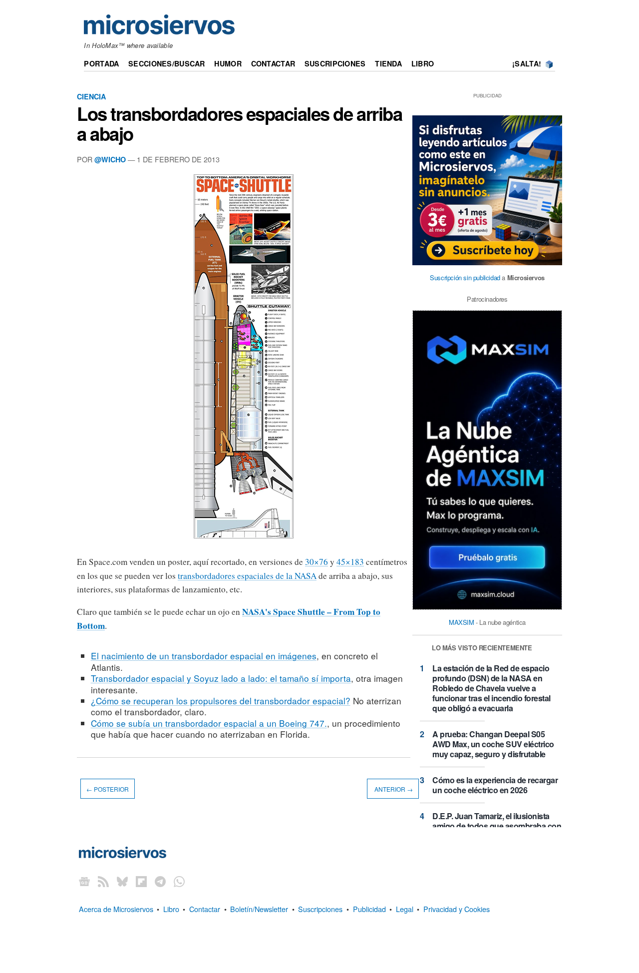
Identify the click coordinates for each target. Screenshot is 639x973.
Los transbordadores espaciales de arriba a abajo (239, 123)
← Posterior (107, 789)
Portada (101, 63)
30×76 (316, 561)
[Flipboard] (141, 881)
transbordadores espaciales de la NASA (247, 575)
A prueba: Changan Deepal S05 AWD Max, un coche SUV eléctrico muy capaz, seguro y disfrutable (493, 744)
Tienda (388, 63)
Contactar (273, 63)
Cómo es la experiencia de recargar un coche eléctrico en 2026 (495, 785)
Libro (422, 63)
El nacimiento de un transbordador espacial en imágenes (204, 655)
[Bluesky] (122, 881)
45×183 (350, 561)
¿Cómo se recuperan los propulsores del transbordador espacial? (220, 700)
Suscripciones (335, 63)
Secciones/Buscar (166, 63)
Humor (227, 63)
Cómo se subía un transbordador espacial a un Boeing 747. (209, 723)
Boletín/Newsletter (259, 909)
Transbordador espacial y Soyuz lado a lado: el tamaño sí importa (221, 678)
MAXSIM (461, 622)
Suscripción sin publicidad (465, 277)
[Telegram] (160, 881)
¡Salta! (526, 63)
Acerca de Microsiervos (116, 909)
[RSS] (103, 881)
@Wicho (110, 159)
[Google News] (84, 881)
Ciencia (91, 96)
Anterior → (393, 789)
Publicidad (369, 909)
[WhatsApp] (179, 881)
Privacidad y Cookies (456, 909)
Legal (404, 909)
